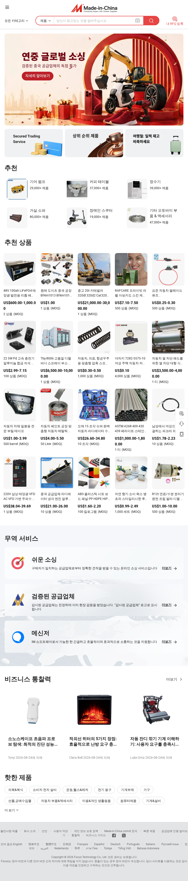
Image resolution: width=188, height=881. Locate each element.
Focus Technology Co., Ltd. (90, 857)
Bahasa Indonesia (148, 848)
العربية (44, 848)
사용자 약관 (60, 831)
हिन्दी (77, 848)
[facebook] (114, 835)
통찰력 (76, 835)
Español (99, 844)
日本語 (67, 844)
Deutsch (116, 844)
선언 (44, 831)
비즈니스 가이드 (96, 835)
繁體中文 (51, 844)
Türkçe (108, 848)
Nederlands (61, 848)
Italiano (150, 844)
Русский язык (170, 844)
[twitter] (124, 835)
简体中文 (33, 844)
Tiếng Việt (124, 848)
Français (82, 844)
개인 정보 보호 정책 (86, 831)
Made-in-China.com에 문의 (120, 831)
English (17, 844)
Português (133, 844)
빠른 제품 (149, 831)
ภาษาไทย (92, 848)
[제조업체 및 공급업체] (94, 7)
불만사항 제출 (9, 831)
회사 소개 (30, 831)
